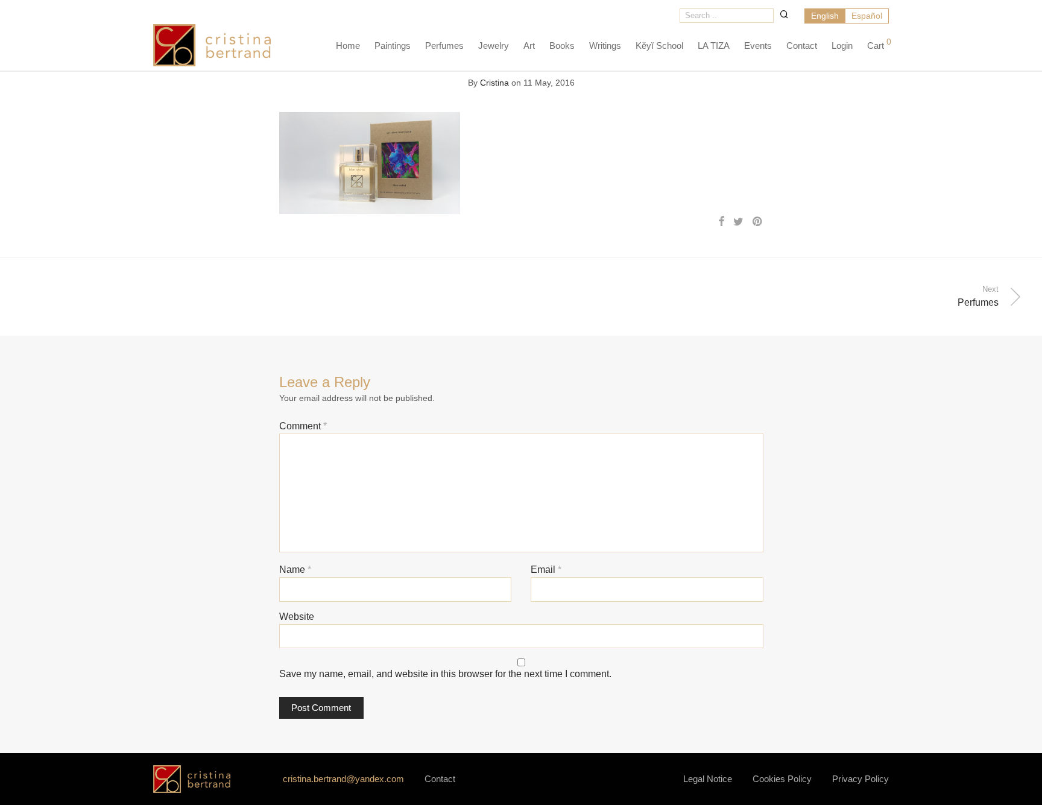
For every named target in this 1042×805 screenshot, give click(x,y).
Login (842, 45)
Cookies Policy (782, 779)
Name (295, 569)
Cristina (494, 82)
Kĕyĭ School (659, 45)
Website (296, 616)
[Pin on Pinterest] (758, 222)
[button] (784, 14)
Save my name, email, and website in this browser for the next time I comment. (445, 674)
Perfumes (444, 45)
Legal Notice (707, 779)
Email (546, 569)
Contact (801, 45)
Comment (303, 426)
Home (348, 45)
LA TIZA (714, 45)
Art (529, 45)
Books (562, 45)
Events (758, 45)
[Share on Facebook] (721, 222)
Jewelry (493, 45)
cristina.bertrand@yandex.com (343, 779)
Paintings (392, 45)
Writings (605, 45)
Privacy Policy (860, 779)
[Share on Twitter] (738, 222)
